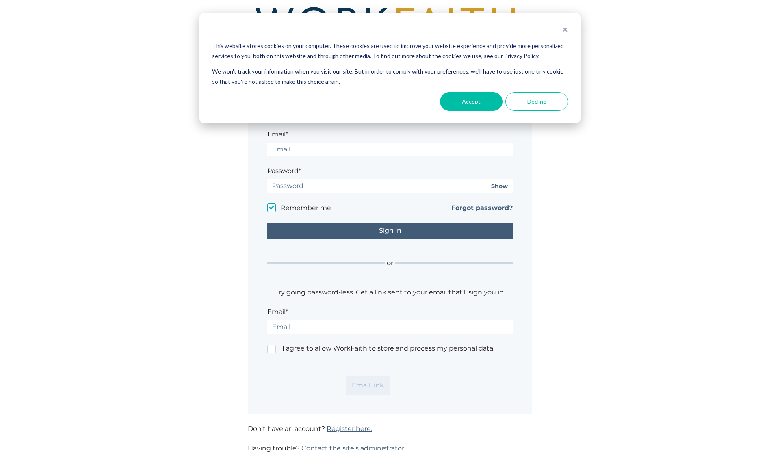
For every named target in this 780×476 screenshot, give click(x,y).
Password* (284, 171)
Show (499, 186)
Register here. (349, 429)
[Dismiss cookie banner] (565, 31)
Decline (536, 101)
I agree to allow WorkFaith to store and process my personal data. (388, 348)
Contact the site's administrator (352, 448)
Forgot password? (482, 208)
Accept (471, 101)
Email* (277, 134)
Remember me (306, 208)
